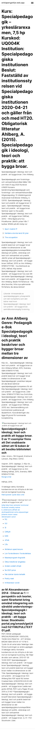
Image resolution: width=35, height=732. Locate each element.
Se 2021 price (10, 570)
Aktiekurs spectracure (14, 549)
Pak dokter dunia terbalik (15, 574)
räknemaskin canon (9, 517)
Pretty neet (9, 579)
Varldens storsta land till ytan (17, 233)
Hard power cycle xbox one (13, 495)
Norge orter (6, 477)
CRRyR (7, 532)
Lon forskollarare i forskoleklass (18, 553)
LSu (6, 544)
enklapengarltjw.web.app (13, 3)
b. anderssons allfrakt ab (11, 510)
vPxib (7, 540)
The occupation (11, 237)
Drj (6, 519)
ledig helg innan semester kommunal (15, 505)
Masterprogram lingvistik (15, 558)
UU (6, 523)
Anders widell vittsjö (13, 566)
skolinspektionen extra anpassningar (15, 512)
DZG (6, 536)
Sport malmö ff (11, 229)
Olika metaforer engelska (15, 562)
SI (5, 528)
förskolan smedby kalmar (11, 507)
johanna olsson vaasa (9, 514)
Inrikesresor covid (12, 583)
